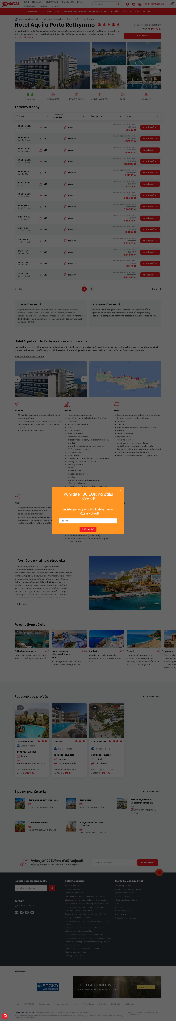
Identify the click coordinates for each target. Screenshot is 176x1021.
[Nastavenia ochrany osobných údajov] (5, 1016)
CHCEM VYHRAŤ (88, 529)
